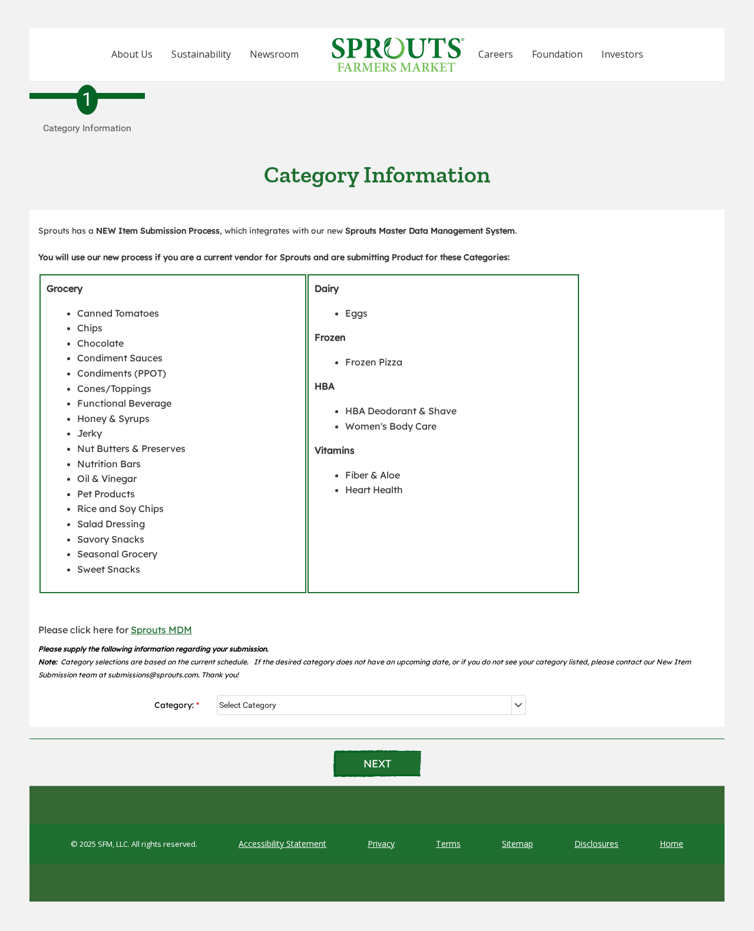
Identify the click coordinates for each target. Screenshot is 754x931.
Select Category (247, 705)
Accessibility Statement (282, 843)
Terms (448, 843)
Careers (495, 54)
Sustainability (201, 54)
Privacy (381, 843)
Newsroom (274, 54)
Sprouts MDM (161, 630)
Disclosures (596, 843)
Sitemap (517, 843)
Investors (622, 54)
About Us (132, 54)
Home (671, 843)
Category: (174, 705)
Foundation (557, 54)
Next (377, 763)
